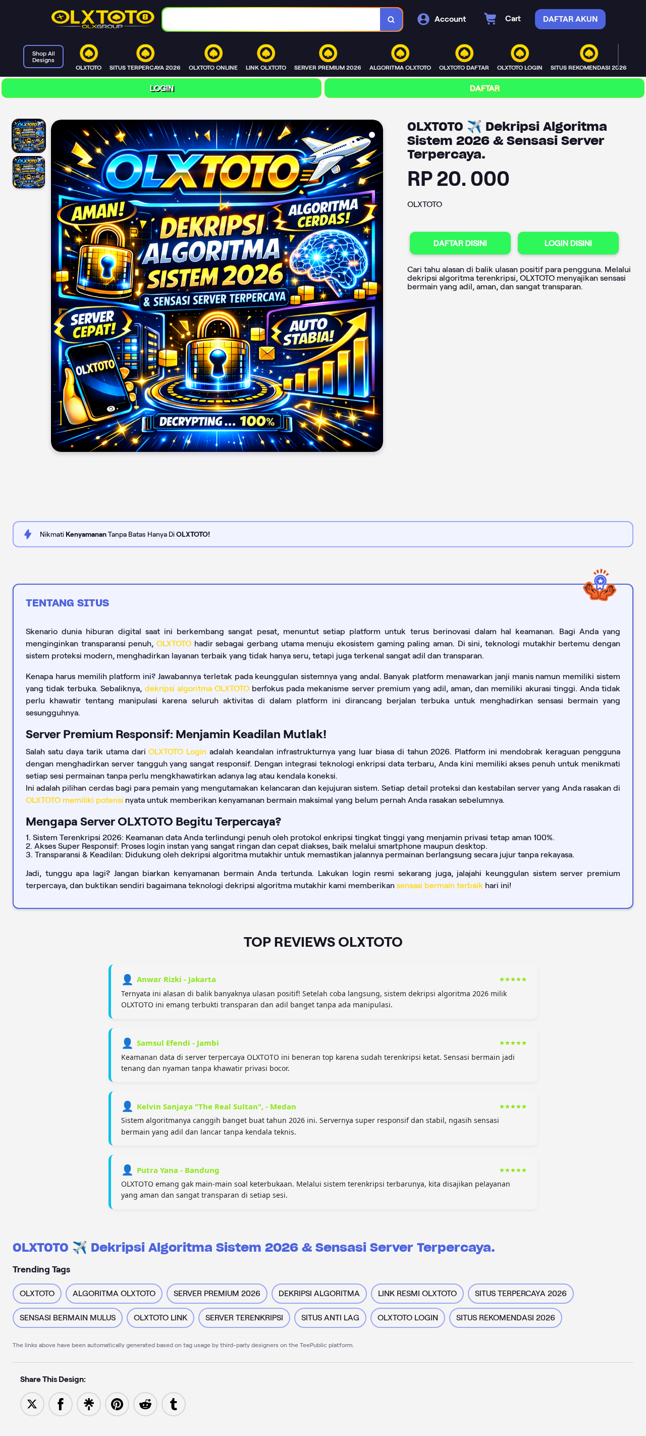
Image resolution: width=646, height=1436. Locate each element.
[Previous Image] (59, 287)
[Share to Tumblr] (174, 1403)
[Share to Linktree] (89, 1403)
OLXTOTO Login (177, 751)
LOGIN (162, 88)
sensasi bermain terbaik (440, 885)
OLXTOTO (173, 643)
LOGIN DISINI (568, 243)
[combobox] (272, 19)
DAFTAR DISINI (460, 243)
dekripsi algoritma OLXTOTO (197, 688)
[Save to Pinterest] (117, 1403)
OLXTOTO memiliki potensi (74, 800)
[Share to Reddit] (145, 1403)
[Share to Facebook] (60, 1403)
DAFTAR (485, 88)
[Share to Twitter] (32, 1403)
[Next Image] (375, 287)
